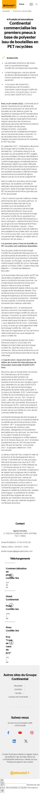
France (21, 4)
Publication (13, 754)
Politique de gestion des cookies (20, 762)
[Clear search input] (2, 791)
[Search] (2, 785)
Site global (18, 686)
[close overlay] (2, 781)
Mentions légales (25, 754)
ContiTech (18, 690)
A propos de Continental (18, 697)
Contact (5, 754)
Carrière (18, 693)
